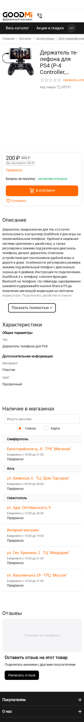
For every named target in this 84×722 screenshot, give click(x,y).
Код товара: (48, 87)
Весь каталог (17, 28)
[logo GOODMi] (17, 16)
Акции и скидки (50, 28)
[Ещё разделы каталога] (71, 28)
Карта (55, 428)
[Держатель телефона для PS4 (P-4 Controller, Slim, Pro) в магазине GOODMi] (18, 61)
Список (30, 428)
